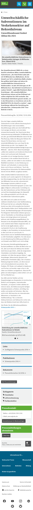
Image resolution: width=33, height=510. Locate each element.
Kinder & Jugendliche (9, 471)
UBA (2, 188)
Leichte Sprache (9, 490)
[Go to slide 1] (15, 338)
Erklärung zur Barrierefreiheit (22, 486)
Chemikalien (9, 395)
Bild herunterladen (8, 335)
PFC (19, 259)
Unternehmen (6, 466)
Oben (27, 445)
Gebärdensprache (25, 490)
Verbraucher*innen (8, 460)
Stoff (11, 226)
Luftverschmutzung (12, 398)
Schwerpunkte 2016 (7, 307)
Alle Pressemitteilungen (9, 382)
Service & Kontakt (25, 482)
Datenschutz (6, 486)
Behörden (18, 466)
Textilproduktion (10, 401)
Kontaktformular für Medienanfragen (14, 421)
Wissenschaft (26, 460)
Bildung (28, 466)
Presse (5, 12)
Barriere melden (7, 494)
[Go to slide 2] (17, 338)
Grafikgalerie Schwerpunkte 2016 (16, 349)
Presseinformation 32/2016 (14, 373)
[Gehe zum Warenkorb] (24, 4)
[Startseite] (4, 3)
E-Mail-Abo (6, 435)
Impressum (5, 482)
